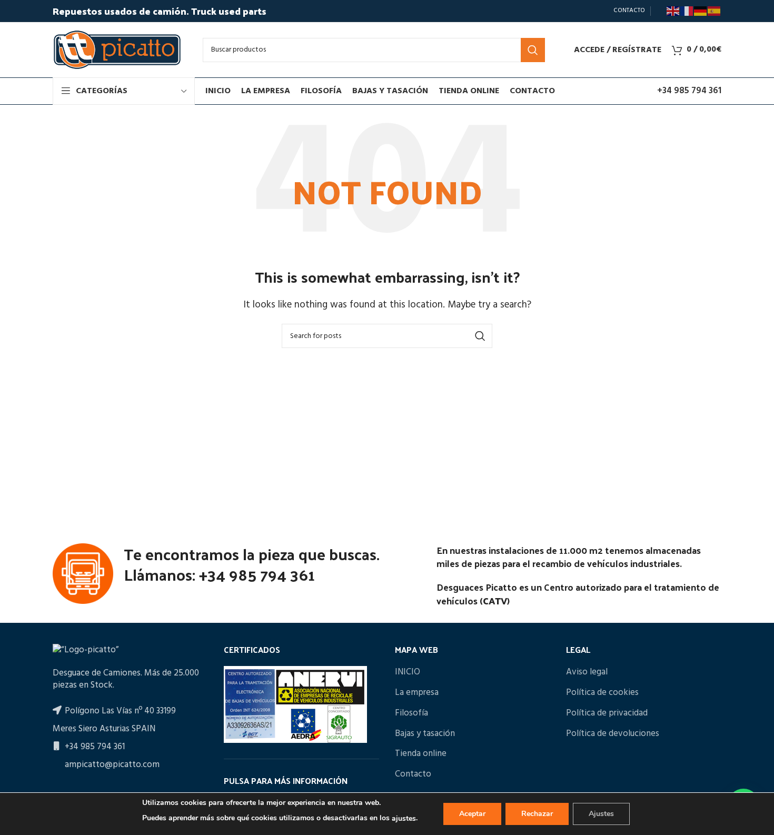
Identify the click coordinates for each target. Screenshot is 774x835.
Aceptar (472, 814)
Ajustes (601, 814)
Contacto (413, 774)
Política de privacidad (607, 713)
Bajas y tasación (425, 734)
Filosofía (411, 713)
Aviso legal (587, 672)
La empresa (417, 693)
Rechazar (537, 814)
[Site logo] (117, 50)
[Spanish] (714, 11)
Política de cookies (602, 693)
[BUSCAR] (533, 50)
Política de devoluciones (612, 734)
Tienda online (420, 754)
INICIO (407, 672)
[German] (701, 11)
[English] (673, 11)
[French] (687, 11)
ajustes (404, 818)
